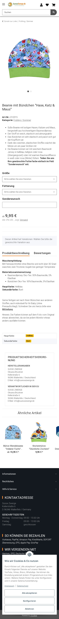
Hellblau (29, 336)
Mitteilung (7, 309)
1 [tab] (28, 91)
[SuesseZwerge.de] (17, 4)
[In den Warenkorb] (4, 29)
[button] (41, 5)
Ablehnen (29, 609)
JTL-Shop (33, 616)
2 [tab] (31, 91)
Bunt (28, 341)
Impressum (9, 586)
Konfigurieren (29, 601)
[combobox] (29, 179)
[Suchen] (53, 12)
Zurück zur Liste (10, 21)
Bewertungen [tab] (42, 253)
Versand (24, 220)
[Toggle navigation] (3, 3)
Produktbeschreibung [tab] (16, 253)
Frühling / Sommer (22, 120)
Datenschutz (22, 586)
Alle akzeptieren (29, 593)
